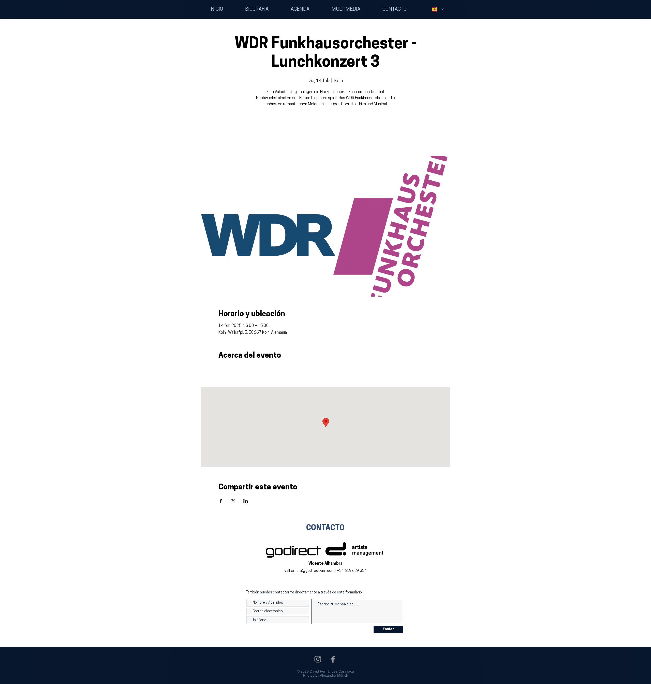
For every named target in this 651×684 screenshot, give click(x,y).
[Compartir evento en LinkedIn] (245, 501)
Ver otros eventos (326, 132)
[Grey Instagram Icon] (317, 659)
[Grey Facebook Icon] (333, 659)
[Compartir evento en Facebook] (220, 501)
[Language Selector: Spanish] (437, 9)
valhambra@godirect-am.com (309, 571)
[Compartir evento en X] (233, 501)
